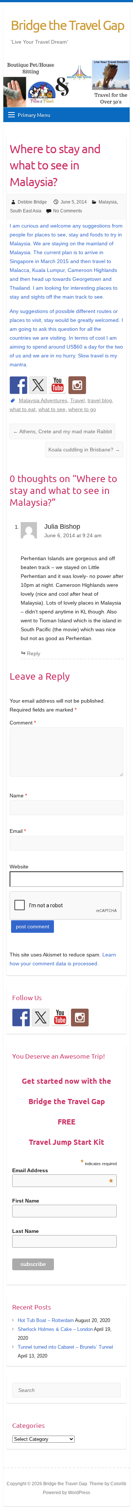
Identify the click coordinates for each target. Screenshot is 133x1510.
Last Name (25, 1231)
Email (18, 831)
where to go (82, 409)
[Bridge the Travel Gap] (18, 385)
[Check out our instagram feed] (77, 385)
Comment (23, 723)
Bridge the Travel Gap (67, 25)
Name (18, 795)
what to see (51, 409)
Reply (33, 653)
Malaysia (108, 202)
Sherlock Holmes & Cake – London (55, 1329)
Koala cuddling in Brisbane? (84, 450)
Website (19, 867)
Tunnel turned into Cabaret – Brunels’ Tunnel (65, 1347)
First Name (25, 1201)
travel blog (100, 400)
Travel (77, 400)
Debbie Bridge (32, 202)
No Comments (67, 210)
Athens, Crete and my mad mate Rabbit (62, 431)
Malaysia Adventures (43, 400)
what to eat (22, 409)
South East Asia (25, 210)
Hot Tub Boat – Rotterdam (46, 1320)
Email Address (62, 1170)
